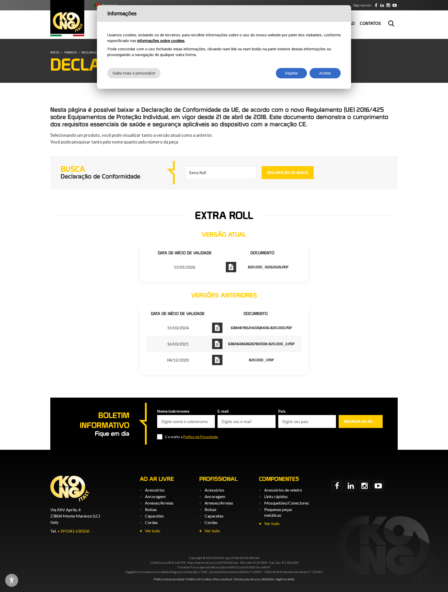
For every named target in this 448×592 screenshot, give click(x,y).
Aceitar (325, 73)
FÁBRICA (70, 52)
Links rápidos (276, 496)
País (281, 411)
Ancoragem (155, 496)
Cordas (151, 522)
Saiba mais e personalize (134, 73)
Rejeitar (291, 73)
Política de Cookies (200, 579)
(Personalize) (222, 579)
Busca (391, 23)
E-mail (223, 411)
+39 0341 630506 (73, 530)
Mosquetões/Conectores (286, 502)
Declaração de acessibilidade (254, 579)
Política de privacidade (169, 579)
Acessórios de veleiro (283, 489)
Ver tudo (152, 530)
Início (55, 52)
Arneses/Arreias (159, 502)
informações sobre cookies (161, 40)
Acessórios (155, 489)
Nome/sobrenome (173, 411)
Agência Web (285, 579)
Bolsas (151, 509)
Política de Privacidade (200, 437)
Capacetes (154, 515)
